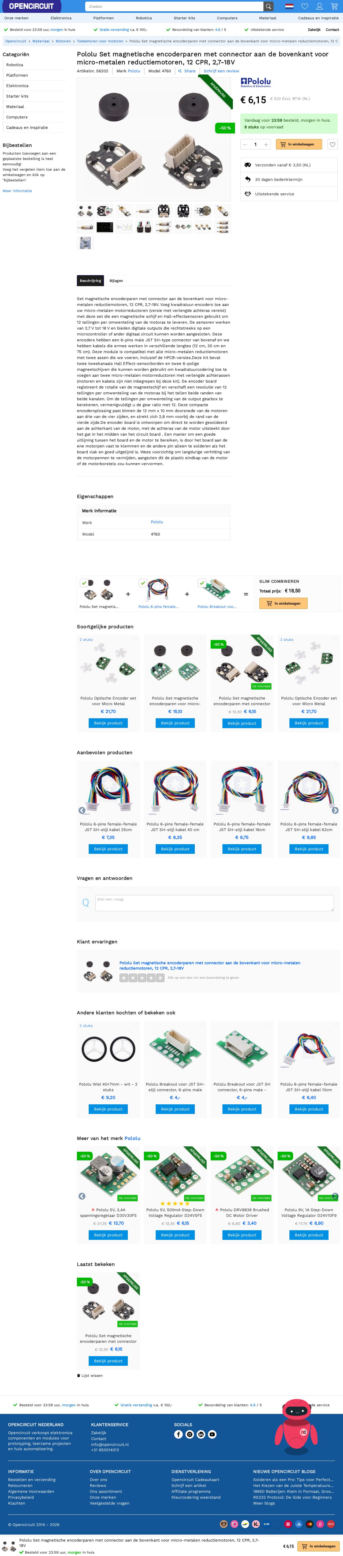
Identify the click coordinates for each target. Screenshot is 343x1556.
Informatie (21, 1471)
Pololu (157, 521)
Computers (227, 18)
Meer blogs (264, 1503)
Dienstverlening (191, 1471)
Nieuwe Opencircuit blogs (284, 1471)
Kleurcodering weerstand (196, 1497)
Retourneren (20, 1485)
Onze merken (16, 18)
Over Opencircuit (110, 1471)
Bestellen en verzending (31, 1479)
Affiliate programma (191, 1491)
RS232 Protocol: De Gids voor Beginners (292, 1497)
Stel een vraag (110, 899)
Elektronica (61, 18)
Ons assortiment (106, 1491)
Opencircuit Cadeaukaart (195, 1479)
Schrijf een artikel (189, 1485)
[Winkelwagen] (330, 7)
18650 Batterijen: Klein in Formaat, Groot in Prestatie (294, 1491)
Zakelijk (314, 30)
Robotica (144, 18)
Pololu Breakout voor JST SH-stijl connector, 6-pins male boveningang (218, 606)
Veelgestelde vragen (109, 1503)
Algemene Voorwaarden (31, 1491)
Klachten (16, 1503)
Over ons (98, 1479)
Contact (332, 30)
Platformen (103, 18)
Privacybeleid (21, 1497)
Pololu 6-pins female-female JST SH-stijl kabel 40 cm (159, 606)
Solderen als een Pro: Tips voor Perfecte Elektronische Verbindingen (294, 1479)
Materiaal (267, 18)
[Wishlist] (300, 7)
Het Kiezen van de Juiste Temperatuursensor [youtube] (294, 1485)
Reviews (98, 1485)
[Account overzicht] (315, 7)
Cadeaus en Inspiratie (318, 18)
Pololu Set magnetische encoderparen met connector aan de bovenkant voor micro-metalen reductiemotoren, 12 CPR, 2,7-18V (210, 965)
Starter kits (184, 18)
